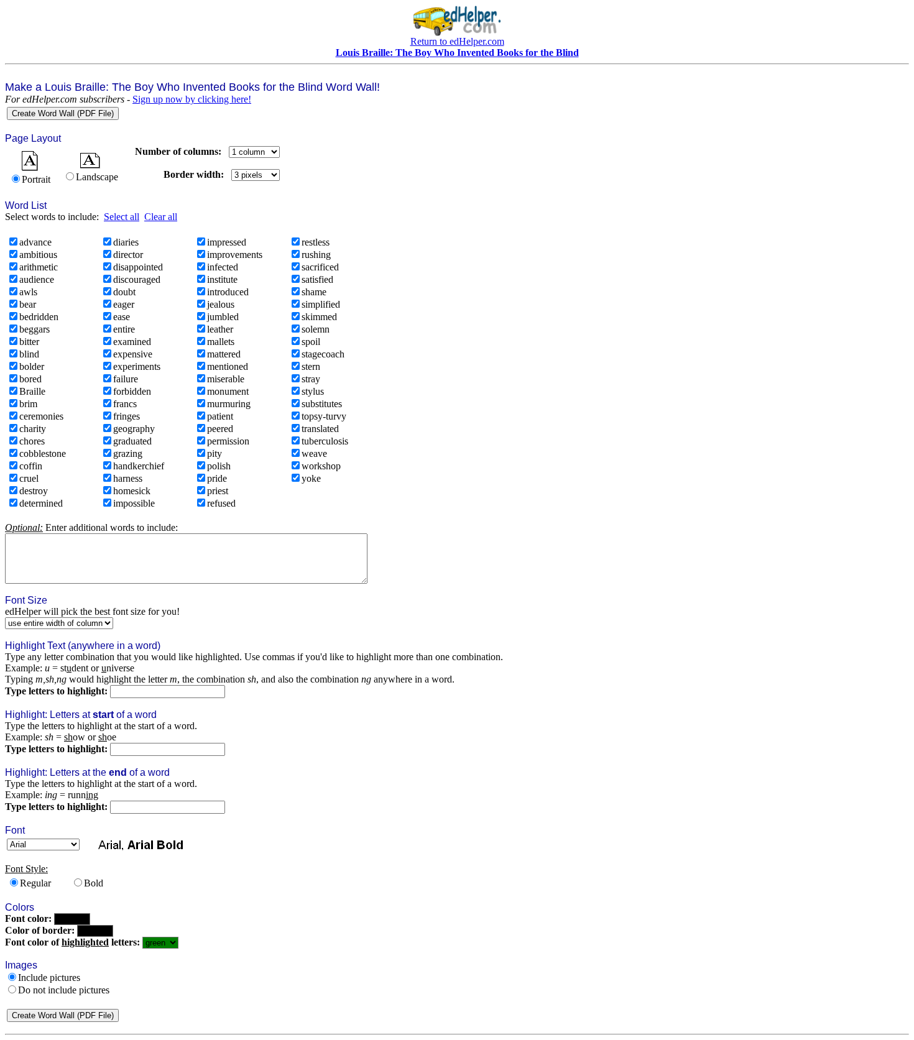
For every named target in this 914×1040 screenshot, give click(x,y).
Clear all (160, 216)
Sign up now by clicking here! (191, 99)
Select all (121, 216)
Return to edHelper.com (457, 41)
